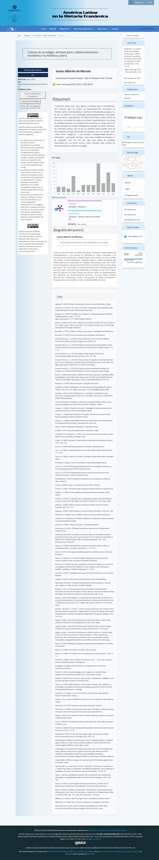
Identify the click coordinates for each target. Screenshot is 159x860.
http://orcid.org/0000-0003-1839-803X (75, 84)
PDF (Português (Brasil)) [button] (33, 70)
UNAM (69, 854)
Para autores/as (130, 214)
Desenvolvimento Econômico (33, 95)
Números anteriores (131, 94)
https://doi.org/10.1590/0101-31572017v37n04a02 (75, 364)
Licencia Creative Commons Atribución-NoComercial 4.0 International (30, 239)
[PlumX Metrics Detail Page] (60, 208)
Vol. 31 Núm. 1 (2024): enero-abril (44, 35)
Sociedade (34, 106)
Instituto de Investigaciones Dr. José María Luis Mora (107, 830)
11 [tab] (133, 130)
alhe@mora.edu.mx (93, 839)
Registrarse (139, 2)
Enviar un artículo (132, 35)
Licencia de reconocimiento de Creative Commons (33, 156)
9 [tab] (141, 127)
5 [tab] (133, 127)
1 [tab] (125, 127)
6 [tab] (135, 127)
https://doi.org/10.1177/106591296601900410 (73, 319)
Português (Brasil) (131, 195)
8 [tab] (139, 127)
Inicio (43, 29)
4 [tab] (131, 127)
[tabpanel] (133, 118)
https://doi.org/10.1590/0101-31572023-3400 (84, 604)
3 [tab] (129, 127)
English (127, 189)
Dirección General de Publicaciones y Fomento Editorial (119, 851)
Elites (23, 106)
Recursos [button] (102, 29)
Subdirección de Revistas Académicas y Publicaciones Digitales (71, 851)
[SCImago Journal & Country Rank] (133, 143)
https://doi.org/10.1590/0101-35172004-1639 (93, 501)
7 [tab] (137, 127)
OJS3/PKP (91, 854)
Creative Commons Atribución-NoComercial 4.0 (31, 122)
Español (128, 182)
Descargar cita (129, 82)
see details (82, 224)
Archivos (27, 35)
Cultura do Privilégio (30, 101)
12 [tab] (135, 130)
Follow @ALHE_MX (134, 236)
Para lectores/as (130, 209)
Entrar (150, 2)
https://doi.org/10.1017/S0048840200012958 (91, 389)
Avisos (115, 29)
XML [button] (32, 75)
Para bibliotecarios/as (132, 219)
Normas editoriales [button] (83, 29)
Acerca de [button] (64, 29)
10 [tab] (144, 127)
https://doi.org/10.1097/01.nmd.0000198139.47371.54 (87, 379)
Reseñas (127, 98)
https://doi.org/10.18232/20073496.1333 (33, 85)
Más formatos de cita (132, 78)
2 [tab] (127, 127)
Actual (53, 29)
